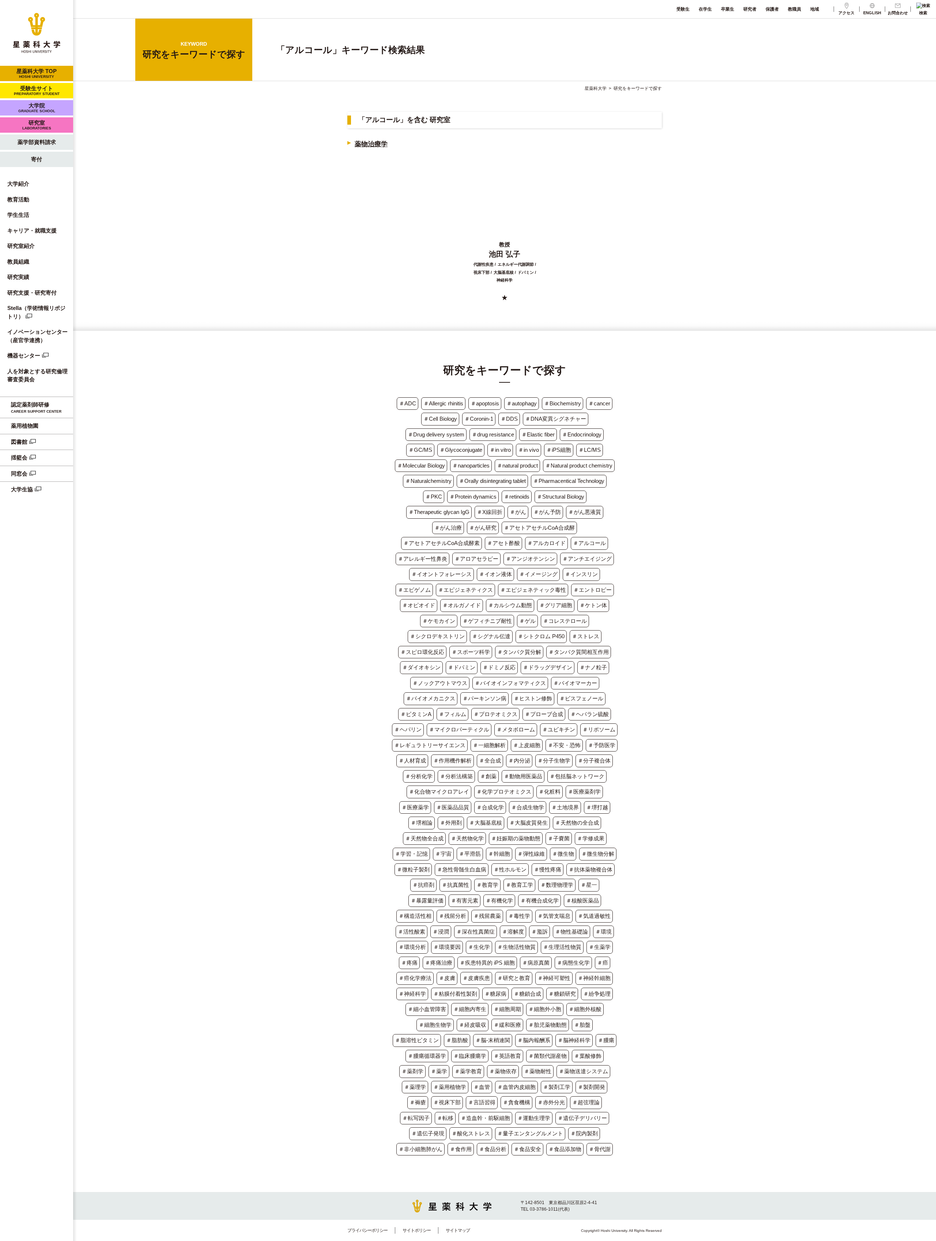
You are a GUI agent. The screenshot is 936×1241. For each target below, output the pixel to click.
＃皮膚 (447, 978)
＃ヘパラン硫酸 (589, 714)
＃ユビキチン (558, 729)
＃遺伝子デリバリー (582, 1118)
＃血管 (481, 1087)
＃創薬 (488, 776)
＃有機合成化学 (539, 900)
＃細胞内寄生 (469, 1009)
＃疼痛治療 (438, 963)
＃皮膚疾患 (476, 978)
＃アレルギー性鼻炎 (422, 559)
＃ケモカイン (438, 621)
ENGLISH (872, 13)
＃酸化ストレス (471, 1133)
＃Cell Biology (440, 419)
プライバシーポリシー (367, 1230)
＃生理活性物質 (562, 947)
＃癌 (602, 963)
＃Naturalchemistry (428, 481)
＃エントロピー (592, 590)
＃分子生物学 (553, 760)
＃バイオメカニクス (430, 698)
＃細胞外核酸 (585, 1009)
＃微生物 (563, 854)
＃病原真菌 (536, 963)
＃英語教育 (507, 1056)
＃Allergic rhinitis (443, 403)
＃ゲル (527, 621)
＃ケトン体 (593, 605)
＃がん (518, 512)
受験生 (683, 9)
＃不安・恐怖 (564, 745)
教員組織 (18, 261)
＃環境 (603, 931)
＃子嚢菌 (559, 838)
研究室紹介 (21, 246)
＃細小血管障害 (427, 1009)
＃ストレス (585, 636)
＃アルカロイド (546, 543)
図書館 (19, 442)
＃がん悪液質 (584, 512)
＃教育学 (487, 885)
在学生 (705, 9)
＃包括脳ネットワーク (577, 776)
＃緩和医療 (507, 1025)
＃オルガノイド (461, 605)
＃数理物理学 (556, 885)
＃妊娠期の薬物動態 (515, 838)
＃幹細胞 (499, 854)
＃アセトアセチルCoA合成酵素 (441, 543)
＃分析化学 (419, 776)
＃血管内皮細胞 (516, 1087)
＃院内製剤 (584, 1133)
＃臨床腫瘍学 (469, 1056)
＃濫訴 (539, 931)
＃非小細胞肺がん (420, 1149)
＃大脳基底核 (485, 823)
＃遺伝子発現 (427, 1133)
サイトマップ (458, 1230)
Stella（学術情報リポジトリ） (36, 312)
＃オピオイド (418, 605)
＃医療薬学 (415, 807)
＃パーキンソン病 (484, 698)
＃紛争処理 (597, 994)
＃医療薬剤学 (584, 791)
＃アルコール (589, 543)
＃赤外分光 (551, 1102)
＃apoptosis (485, 403)
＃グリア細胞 (555, 605)
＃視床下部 (447, 1102)
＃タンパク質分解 (519, 652)
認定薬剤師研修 (36, 407)
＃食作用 (461, 1149)
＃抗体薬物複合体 (590, 869)
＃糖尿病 (495, 994)
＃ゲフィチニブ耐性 (487, 621)
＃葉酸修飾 (587, 1056)
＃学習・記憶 (411, 854)
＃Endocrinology (581, 434)
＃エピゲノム (414, 590)
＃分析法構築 (456, 776)
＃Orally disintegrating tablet (492, 481)
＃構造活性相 (415, 916)
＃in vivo (528, 450)
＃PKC (433, 496)
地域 (814, 9)
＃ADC (407, 403)
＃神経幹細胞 (594, 978)
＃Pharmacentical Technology (568, 481)
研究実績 (18, 277)
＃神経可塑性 (553, 978)
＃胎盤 (582, 1025)
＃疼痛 (409, 963)
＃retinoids (516, 496)
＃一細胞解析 (489, 745)
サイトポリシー (417, 1230)
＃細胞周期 (507, 1009)
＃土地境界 (565, 807)
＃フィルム (452, 714)
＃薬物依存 (503, 1071)
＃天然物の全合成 (577, 823)
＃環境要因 (447, 947)
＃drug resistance (493, 434)
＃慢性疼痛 (547, 869)
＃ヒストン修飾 (533, 698)
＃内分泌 (519, 760)
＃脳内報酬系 (533, 1040)
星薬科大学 (596, 88)
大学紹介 (18, 184)
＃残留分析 (452, 916)
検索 (923, 13)
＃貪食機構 (516, 1102)
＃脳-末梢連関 (492, 1040)
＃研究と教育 (513, 978)
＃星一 (589, 885)
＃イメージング (538, 574)
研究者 (749, 9)
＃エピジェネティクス (465, 590)
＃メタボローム (516, 729)
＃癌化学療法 (415, 978)
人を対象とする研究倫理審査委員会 (37, 375)
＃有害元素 (464, 900)
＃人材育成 (412, 760)
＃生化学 (479, 947)
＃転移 (445, 1118)
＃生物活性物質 (516, 947)
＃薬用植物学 (449, 1087)
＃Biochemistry (562, 403)
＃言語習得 (481, 1102)
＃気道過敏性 (594, 916)
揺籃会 (19, 457)
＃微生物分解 (597, 854)
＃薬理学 (415, 1087)
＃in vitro (500, 450)
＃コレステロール (565, 621)
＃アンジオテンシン (530, 559)
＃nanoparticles (471, 465)
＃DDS (509, 419)
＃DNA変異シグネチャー (555, 419)
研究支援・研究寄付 (32, 293)
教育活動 (18, 199)
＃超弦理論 (586, 1102)
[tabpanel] (504, 224)
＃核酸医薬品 (582, 900)
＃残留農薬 (487, 916)
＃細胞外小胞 (544, 1009)
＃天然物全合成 (424, 838)
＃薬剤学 (412, 1071)
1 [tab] (504, 297)
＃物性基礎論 (571, 931)
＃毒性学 (519, 916)
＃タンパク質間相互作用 (578, 652)
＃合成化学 (490, 807)
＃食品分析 (492, 1149)
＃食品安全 (527, 1149)
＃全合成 (490, 760)
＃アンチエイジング (587, 559)
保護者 (772, 9)
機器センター (23, 355)
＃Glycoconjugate (460, 450)
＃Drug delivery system (436, 434)
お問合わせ (898, 13)
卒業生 (727, 9)
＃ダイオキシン (421, 667)
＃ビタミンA (415, 714)
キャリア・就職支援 (32, 230)
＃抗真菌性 (455, 885)
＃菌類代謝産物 (547, 1056)
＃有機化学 (499, 900)
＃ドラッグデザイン (547, 667)
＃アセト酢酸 (503, 543)
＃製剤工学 (556, 1087)
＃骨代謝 (600, 1149)
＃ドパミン (461, 667)
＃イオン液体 (495, 574)
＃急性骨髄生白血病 (461, 869)
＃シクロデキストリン (437, 636)
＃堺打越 (597, 807)
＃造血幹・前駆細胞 (485, 1118)
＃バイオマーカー (575, 683)
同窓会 (19, 473)
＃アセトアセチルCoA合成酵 (539, 528)
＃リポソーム (598, 729)
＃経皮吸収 (472, 1025)
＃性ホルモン (510, 869)
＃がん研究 (483, 528)
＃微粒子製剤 (413, 869)
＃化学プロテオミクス (503, 791)
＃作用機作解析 (452, 760)
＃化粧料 (550, 791)
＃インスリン (581, 574)
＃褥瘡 (418, 1102)
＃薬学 (439, 1071)
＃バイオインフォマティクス (510, 683)
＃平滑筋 (470, 854)
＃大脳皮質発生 (528, 823)
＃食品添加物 (564, 1149)
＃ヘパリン (408, 729)
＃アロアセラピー (476, 559)
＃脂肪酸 (457, 1040)
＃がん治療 (448, 528)
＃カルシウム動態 (510, 605)
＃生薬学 (600, 947)
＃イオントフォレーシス (441, 574)
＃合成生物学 (527, 807)
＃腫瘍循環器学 (427, 1056)
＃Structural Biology (560, 496)
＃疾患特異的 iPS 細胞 (487, 963)
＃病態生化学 (573, 963)
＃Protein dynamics (473, 496)
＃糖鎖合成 (527, 994)
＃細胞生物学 (435, 1025)
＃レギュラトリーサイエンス (429, 745)
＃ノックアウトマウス (439, 683)
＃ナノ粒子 (593, 667)
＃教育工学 (519, 885)
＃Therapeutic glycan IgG (438, 512)
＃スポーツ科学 (471, 652)
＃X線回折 (489, 512)
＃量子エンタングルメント (530, 1133)
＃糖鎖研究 (562, 994)
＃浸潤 (441, 931)
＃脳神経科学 (574, 1040)
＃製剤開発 (591, 1087)
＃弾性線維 (531, 854)
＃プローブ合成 (544, 714)
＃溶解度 (513, 931)
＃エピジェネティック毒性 (533, 590)
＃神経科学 (412, 994)
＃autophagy (521, 403)
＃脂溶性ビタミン (417, 1040)
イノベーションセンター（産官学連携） (37, 336)
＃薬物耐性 (537, 1071)
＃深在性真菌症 (475, 931)
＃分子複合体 (594, 760)
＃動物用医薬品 (523, 776)
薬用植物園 (24, 426)
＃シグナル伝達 (491, 636)
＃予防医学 (601, 745)
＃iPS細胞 (558, 450)
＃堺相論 (422, 823)
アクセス (846, 13)
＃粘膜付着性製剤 (455, 994)
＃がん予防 (547, 512)
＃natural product (517, 465)
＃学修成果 (590, 838)
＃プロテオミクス (495, 714)
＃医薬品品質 (452, 807)
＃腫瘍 (606, 1040)
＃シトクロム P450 (541, 636)
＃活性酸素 (411, 931)
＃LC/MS (589, 450)
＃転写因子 (416, 1118)
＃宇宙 (443, 854)
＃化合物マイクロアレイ (439, 791)
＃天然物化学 (467, 838)
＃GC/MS (420, 450)
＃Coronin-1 (478, 419)
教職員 (794, 9)
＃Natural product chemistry (578, 465)
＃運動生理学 (533, 1118)
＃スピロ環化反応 (422, 652)
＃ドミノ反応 (499, 667)
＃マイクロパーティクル (459, 729)
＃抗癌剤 (423, 885)
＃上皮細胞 (526, 745)
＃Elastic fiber (538, 434)
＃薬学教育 (468, 1071)
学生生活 (18, 215)
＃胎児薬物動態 (547, 1025)
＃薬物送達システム (583, 1071)
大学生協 (22, 489)
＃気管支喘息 (553, 916)
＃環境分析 (412, 947)
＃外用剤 (451, 823)
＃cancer (599, 403)
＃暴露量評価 (427, 900)
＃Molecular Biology (421, 465)
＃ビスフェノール (581, 698)
